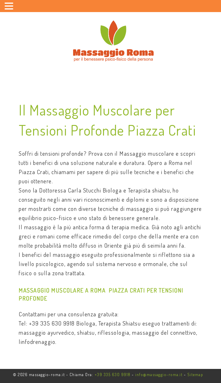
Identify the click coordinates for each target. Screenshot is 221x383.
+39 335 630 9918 (113, 374)
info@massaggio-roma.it (158, 374)
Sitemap (195, 374)
